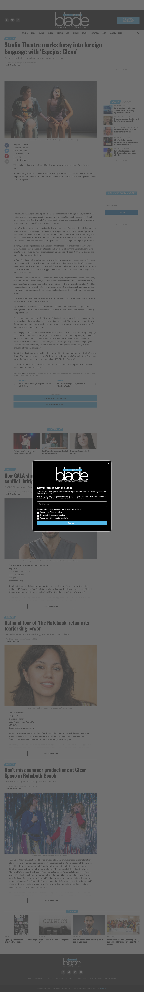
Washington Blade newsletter (51, 512)
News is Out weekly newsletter (52, 515)
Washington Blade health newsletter (54, 518)
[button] (72, 513)
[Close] (108, 463)
